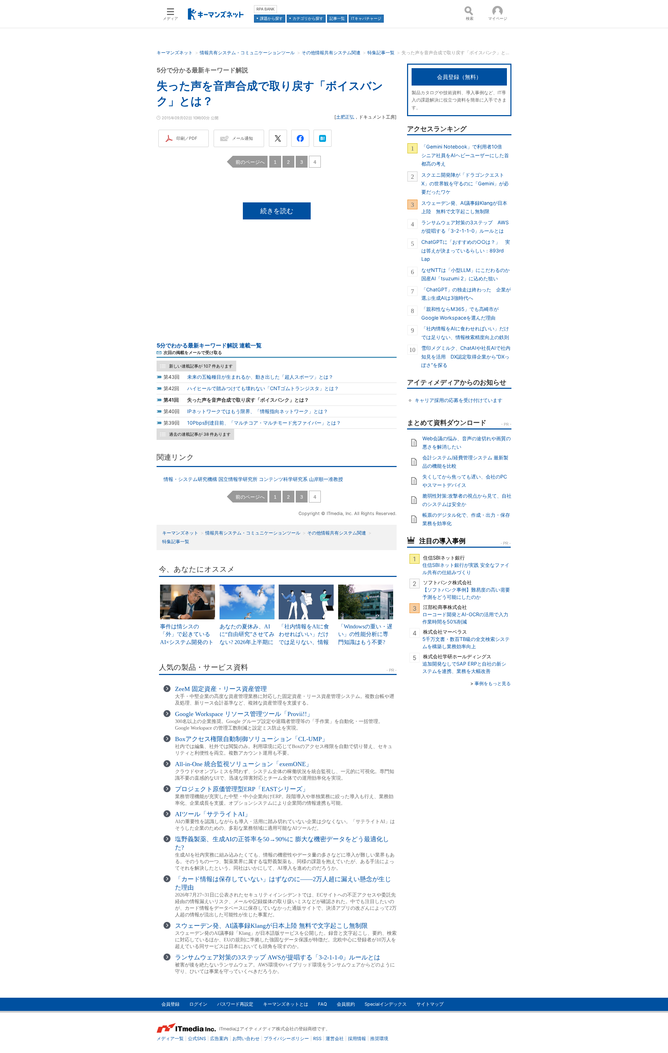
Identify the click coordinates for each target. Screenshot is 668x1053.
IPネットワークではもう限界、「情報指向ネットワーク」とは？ (257, 411)
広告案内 (219, 1038)
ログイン (198, 1004)
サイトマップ (430, 1004)
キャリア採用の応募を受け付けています (458, 400)
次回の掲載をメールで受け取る (193, 352)
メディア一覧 (170, 1038)
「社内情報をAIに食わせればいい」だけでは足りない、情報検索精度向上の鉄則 (465, 332)
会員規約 (346, 1004)
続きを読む (276, 211)
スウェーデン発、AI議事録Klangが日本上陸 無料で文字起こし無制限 (464, 207)
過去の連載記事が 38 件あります (200, 434)
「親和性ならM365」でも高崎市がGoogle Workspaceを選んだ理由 (460, 313)
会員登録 (170, 1004)
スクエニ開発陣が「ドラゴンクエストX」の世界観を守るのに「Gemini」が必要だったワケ (465, 183)
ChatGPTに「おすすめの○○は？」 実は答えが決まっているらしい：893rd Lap (465, 250)
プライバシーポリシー (286, 1038)
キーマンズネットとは (285, 1004)
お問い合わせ (246, 1038)
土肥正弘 (345, 117)
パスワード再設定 (235, 1004)
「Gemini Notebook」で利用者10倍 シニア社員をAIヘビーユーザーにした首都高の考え (465, 155)
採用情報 (357, 1038)
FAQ (322, 1004)
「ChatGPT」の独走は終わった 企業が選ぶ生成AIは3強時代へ (466, 294)
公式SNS (197, 1038)
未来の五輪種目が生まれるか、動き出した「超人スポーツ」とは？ (260, 377)
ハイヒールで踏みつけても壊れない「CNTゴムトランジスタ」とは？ (263, 388)
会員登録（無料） (459, 76)
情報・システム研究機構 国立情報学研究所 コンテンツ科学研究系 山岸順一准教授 (253, 479)
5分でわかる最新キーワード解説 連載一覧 (209, 345)
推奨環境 (379, 1038)
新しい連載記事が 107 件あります (201, 366)
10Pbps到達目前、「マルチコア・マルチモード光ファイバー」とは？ (264, 423)
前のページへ (250, 162)
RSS (317, 1038)
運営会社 (335, 1038)
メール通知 (242, 138)
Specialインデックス (386, 1004)
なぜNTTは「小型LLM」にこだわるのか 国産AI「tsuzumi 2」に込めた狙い (466, 274)
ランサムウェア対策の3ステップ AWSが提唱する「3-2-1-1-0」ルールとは (465, 226)
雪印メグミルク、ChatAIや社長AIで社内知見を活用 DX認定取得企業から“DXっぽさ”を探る (465, 356)
